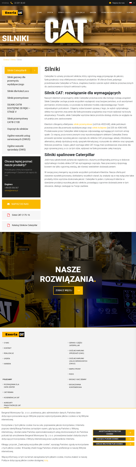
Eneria (6, 60)
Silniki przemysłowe (18, 97)
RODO (71, 374)
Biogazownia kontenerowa (75, 386)
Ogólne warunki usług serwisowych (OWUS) (18, 137)
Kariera (7, 364)
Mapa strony (75, 369)
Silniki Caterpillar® (16, 70)
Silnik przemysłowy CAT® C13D (17, 120)
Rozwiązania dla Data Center (11, 385)
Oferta (13, 60)
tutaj (46, 460)
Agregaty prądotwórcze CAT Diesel (12, 405)
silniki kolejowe (99, 127)
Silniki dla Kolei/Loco (18, 91)
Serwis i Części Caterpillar (75, 344)
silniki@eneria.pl (11, 190)
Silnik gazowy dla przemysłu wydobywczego (16, 81)
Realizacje (9, 353)
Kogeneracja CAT (11, 398)
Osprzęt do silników (17, 128)
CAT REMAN (8, 392)
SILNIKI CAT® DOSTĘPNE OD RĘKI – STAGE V (18, 108)
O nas (6, 343)
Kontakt (7, 348)
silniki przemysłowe (82, 124)
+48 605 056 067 (12, 188)
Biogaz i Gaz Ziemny (77, 379)
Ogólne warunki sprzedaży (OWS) (16, 148)
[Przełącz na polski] (130, 3)
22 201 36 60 (19, 3)
